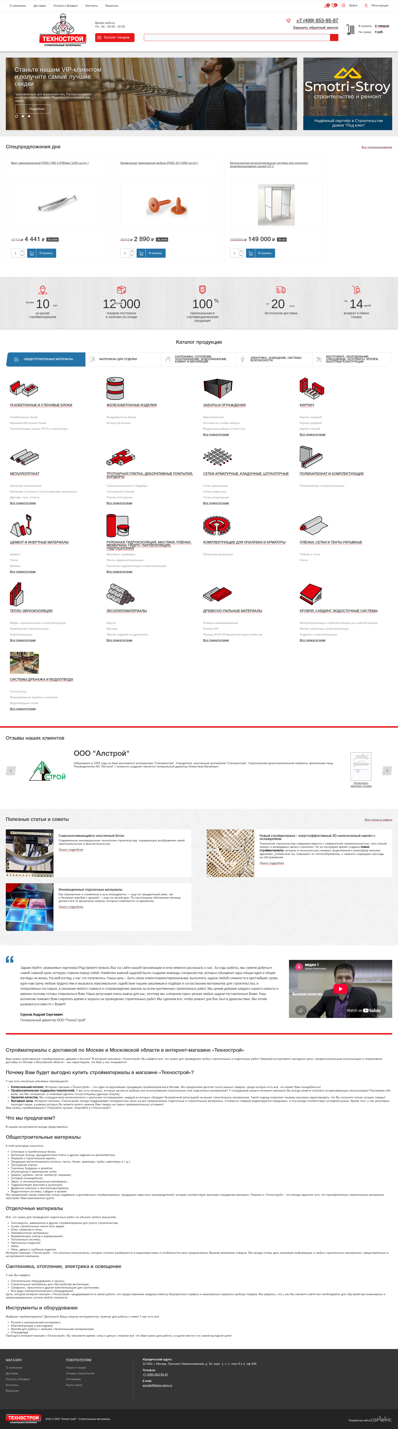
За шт (282, 239)
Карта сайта (74, 1385)
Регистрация (379, 5)
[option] (151, 94)
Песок (14, 560)
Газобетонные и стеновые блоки (41, 405)
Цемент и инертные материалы (39, 542)
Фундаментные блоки (121, 417)
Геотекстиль (18, 691)
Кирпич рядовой (311, 423)
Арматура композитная (25, 485)
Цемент (15, 554)
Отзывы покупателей (80, 1373)
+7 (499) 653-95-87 (317, 21)
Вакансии (112, 5)
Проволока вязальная (218, 554)
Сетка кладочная (214, 491)
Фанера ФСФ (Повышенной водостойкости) (232, 634)
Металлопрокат (24, 474)
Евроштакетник (213, 417)
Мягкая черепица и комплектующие (324, 628)
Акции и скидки (76, 1367)
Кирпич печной (310, 428)
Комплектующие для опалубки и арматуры (244, 542)
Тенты (304, 560)
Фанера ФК (210, 628)
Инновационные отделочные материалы (91, 889)
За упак (52, 239)
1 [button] (17, 116)
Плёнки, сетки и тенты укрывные (331, 542)
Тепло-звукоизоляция (31, 611)
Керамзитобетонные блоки (28, 423)
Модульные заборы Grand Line (224, 428)
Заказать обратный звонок (315, 27)
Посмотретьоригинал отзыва (361, 785)
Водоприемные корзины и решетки (34, 697)
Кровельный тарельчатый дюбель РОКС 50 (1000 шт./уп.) (159, 163)
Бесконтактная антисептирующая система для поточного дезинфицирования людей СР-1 (269, 164)
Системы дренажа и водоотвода (41, 679)
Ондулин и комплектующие (318, 634)
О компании (18, 5)
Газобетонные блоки (24, 417)
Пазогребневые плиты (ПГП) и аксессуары (39, 428)
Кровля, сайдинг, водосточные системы (338, 611)
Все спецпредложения (377, 147)
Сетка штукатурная (216, 497)
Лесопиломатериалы (127, 611)
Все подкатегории (216, 434)
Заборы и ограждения (224, 405)
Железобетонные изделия (132, 405)
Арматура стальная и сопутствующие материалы (43, 491)
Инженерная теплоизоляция (29, 628)
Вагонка (112, 628)
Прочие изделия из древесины (127, 634)
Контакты (91, 5)
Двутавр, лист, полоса (24, 497)
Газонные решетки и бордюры (127, 485)
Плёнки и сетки (310, 554)
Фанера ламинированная (220, 622)
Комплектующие (21, 634)
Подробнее (37, 105)
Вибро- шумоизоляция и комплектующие (38, 622)
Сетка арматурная (215, 485)
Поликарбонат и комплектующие (332, 474)
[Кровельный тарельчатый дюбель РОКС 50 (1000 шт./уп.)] (166, 205)
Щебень (15, 565)
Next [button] (387, 770)
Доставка (40, 5)
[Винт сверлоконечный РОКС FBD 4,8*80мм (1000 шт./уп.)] (57, 205)
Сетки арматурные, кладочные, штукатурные (246, 474)
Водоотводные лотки (24, 703)
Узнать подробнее (71, 849)
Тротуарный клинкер (121, 491)
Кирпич (307, 405)
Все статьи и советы (378, 819)
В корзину (46, 253)
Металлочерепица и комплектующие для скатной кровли (338, 622)
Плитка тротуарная (119, 497)
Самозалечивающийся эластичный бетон (91, 836)
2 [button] (22, 116)
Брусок (111, 622)
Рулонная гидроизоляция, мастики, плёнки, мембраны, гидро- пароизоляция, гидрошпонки (149, 545)
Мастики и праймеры (121, 554)
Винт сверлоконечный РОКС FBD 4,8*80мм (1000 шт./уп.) (50, 163)
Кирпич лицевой (311, 417)
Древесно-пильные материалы (232, 611)
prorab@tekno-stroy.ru (157, 1385)
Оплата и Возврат (65, 5)
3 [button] (29, 116)
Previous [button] (11, 770)
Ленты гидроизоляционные (125, 560)
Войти (353, 5)
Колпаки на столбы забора (221, 423)
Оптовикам (73, 1379)
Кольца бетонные (118, 423)
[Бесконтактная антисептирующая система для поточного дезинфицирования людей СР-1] (276, 205)
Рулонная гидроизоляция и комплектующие (136, 565)
